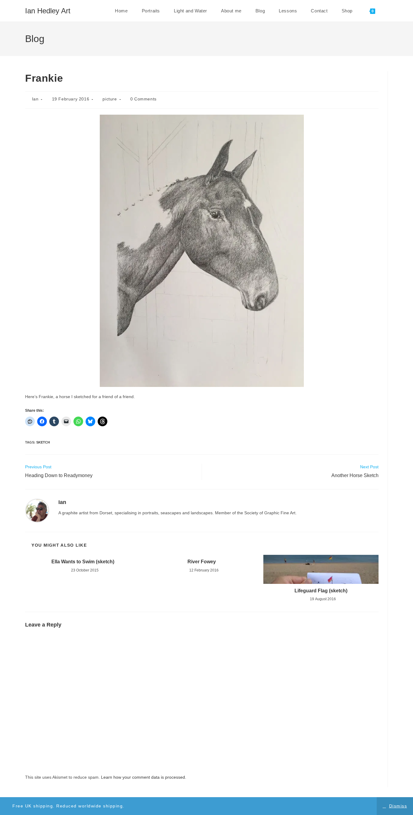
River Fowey (201, 561)
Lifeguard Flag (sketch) (320, 590)
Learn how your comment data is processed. (143, 777)
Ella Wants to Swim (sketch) (82, 561)
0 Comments (143, 99)
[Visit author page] (37, 510)
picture (109, 99)
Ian (35, 99)
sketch (43, 442)
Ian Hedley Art (47, 11)
